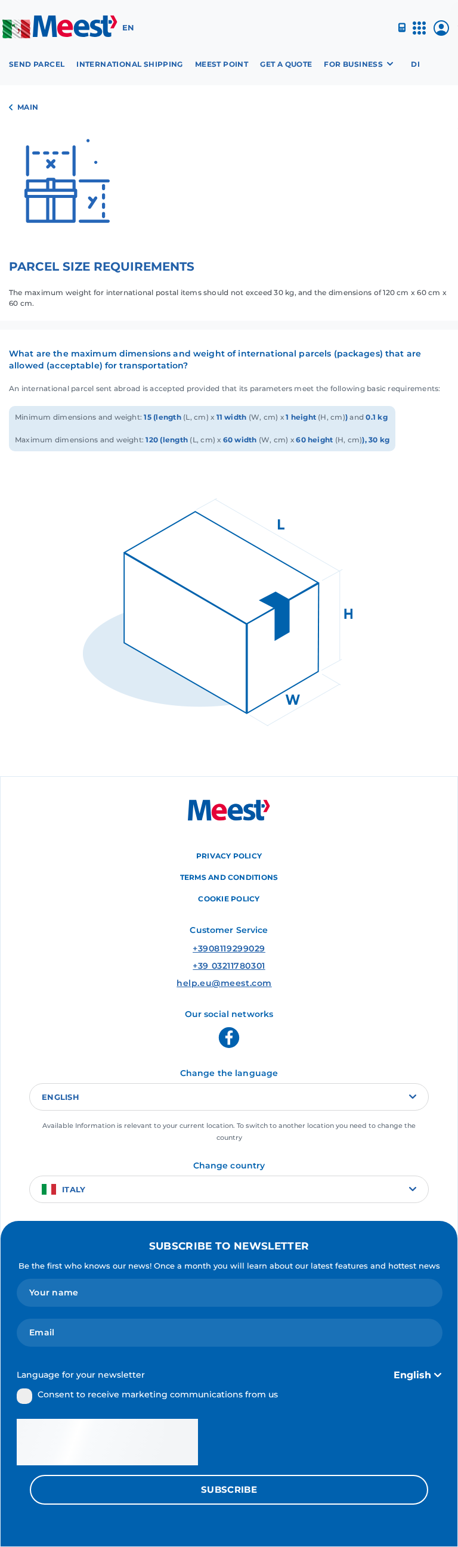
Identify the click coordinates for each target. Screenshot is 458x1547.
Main (27, 107)
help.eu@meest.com (224, 983)
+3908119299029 (229, 948)
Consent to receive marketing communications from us (158, 1394)
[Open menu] (419, 33)
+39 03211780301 (229, 965)
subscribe (229, 1489)
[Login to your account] (441, 32)
